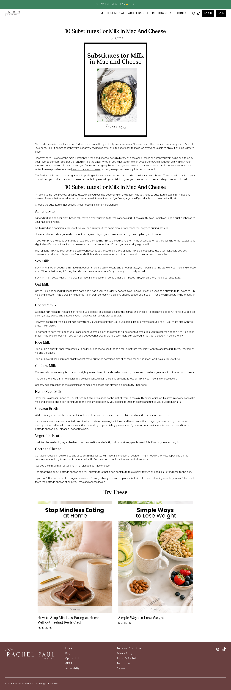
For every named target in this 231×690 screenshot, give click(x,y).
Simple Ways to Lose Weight (141, 618)
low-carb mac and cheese (85, 169)
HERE (132, 4)
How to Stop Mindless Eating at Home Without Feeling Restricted (68, 620)
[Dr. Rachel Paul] (12, 13)
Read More (45, 628)
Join (221, 13)
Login (208, 13)
